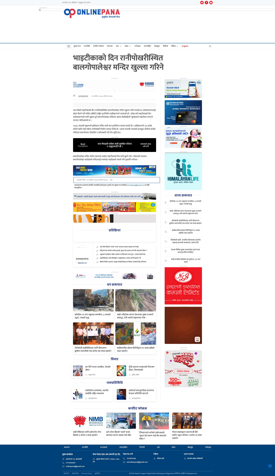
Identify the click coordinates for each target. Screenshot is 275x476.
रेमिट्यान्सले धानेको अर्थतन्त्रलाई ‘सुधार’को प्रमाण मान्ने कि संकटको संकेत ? (123, 250)
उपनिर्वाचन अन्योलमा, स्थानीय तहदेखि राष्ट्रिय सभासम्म (96, 392)
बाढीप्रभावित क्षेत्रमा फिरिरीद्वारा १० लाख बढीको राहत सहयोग (135, 349)
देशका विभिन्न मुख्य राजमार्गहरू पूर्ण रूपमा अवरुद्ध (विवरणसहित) (185, 251)
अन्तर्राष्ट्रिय (147, 46)
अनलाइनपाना (83, 96)
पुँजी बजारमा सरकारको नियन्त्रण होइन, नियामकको (141, 368)
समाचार (110, 46)
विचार (114, 359)
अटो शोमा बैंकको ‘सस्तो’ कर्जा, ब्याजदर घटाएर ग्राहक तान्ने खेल (119, 247)
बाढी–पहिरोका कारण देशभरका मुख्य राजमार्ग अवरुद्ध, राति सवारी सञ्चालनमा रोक (135, 316)
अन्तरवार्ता (103, 447)
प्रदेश (126, 46)
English (185, 46)
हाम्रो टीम (66, 473)
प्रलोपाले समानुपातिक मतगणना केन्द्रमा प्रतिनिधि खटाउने (141, 392)
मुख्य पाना (77, 46)
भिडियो (165, 46)
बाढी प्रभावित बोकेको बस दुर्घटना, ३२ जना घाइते (185, 260)
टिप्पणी (142, 447)
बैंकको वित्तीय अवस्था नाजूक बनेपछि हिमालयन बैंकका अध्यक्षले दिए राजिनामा (123, 262)
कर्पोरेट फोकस (98, 46)
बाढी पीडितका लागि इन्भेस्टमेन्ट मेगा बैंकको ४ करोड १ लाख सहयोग (87, 433)
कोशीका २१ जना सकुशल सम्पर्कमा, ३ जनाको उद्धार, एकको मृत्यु (93, 316)
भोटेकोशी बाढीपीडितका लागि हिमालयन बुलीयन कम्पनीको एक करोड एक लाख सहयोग (93, 349)
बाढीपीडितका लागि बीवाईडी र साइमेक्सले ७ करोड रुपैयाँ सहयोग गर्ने (120, 258)
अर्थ (117, 46)
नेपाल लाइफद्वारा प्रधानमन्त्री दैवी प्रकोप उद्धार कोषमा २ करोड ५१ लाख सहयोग (187, 435)
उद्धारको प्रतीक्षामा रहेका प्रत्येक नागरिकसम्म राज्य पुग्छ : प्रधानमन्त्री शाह (122, 254)
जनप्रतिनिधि (115, 383)
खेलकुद (157, 46)
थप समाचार (114, 285)
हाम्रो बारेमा (75, 473)
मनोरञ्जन (138, 46)
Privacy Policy (86, 473)
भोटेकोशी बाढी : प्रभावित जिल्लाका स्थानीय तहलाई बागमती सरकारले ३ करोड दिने (185, 241)
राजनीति (87, 46)
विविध (173, 46)
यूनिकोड (97, 473)
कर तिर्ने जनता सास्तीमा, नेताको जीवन (97, 368)
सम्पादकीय (123, 447)
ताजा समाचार (183, 195)
